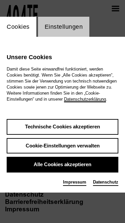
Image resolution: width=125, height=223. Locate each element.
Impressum (74, 182)
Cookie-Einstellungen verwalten (63, 145)
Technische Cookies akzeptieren (62, 126)
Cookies (18, 26)
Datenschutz (105, 182)
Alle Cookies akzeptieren (62, 164)
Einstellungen (64, 26)
